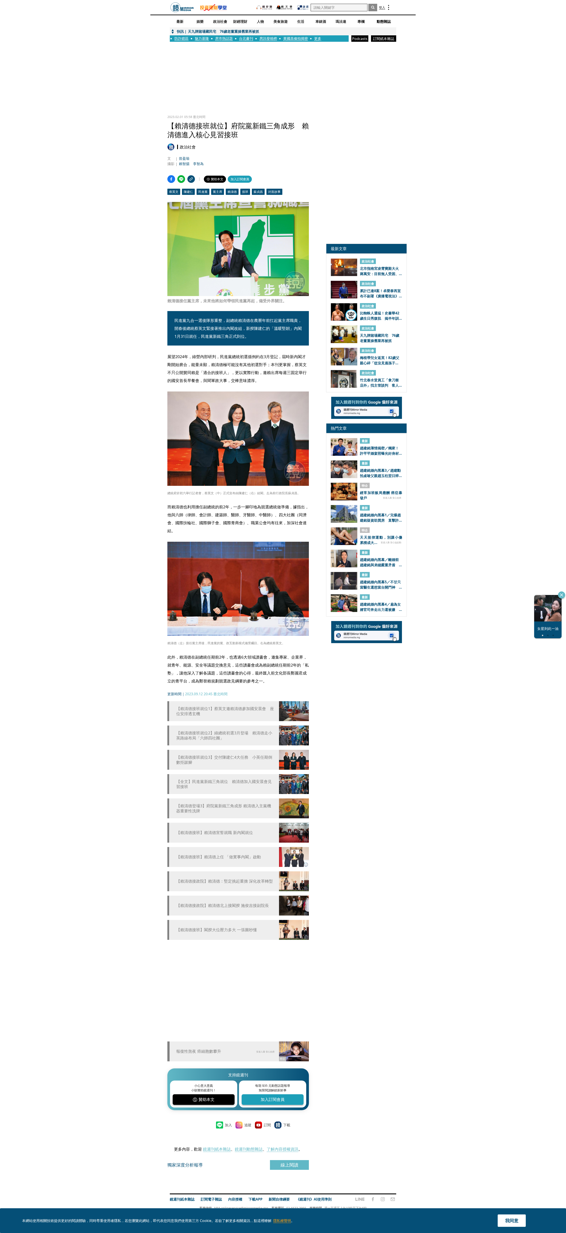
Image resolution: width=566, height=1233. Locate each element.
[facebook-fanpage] (373, 1199)
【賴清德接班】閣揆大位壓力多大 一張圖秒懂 (216, 929)
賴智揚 (184, 163)
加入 (228, 1125)
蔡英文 (173, 192)
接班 (245, 192)
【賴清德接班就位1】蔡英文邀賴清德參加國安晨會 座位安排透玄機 (225, 711)
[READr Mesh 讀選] (303, 7)
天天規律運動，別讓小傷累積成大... (381, 540)
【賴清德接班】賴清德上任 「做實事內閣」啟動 (218, 856)
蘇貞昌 (258, 192)
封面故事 (274, 192)
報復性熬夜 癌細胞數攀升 (198, 1051)
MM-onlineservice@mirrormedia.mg (241, 1208)
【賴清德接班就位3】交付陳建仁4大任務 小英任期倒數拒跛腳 (224, 760)
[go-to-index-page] (182, 7)
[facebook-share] (171, 179)
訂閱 (267, 1125)
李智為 (198, 163)
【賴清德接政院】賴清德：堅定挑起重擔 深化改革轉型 (224, 881)
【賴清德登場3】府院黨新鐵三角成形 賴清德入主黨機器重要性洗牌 (223, 808)
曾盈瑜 (184, 158)
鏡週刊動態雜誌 (249, 1149)
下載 (286, 1125)
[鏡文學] (285, 7)
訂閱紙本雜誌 (383, 38)
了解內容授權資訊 (282, 1149)
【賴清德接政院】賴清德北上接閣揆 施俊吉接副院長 (222, 905)
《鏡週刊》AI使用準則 (314, 1199)
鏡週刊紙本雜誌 (217, 1149)
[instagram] (383, 1199)
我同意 (511, 1221)
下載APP (255, 1199)
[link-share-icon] (191, 179)
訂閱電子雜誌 (211, 1199)
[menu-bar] (388, 7)
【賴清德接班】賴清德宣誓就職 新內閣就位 (214, 832)
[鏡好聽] (264, 7)
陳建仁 (188, 192)
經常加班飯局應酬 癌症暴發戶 (381, 495)
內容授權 (235, 1199)
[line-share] (181, 179)
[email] (392, 1199)
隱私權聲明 (282, 1220)
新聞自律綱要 (279, 1199)
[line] (360, 1199)
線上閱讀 (289, 1165)
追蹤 (247, 1125)
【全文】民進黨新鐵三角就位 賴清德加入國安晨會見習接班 (224, 784)
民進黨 (203, 192)
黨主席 (217, 192)
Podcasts (359, 38)
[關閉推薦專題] (561, 594)
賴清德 (232, 192)
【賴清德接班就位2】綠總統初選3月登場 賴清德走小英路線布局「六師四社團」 (224, 735)
